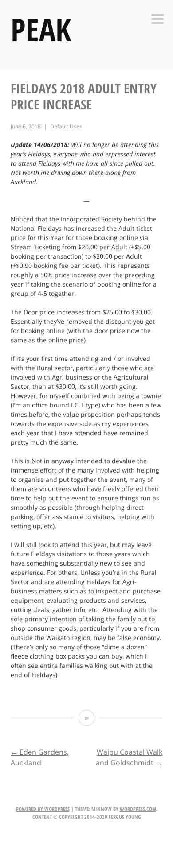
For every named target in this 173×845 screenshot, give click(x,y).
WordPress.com (138, 809)
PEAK (41, 29)
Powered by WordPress (43, 809)
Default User (66, 126)
